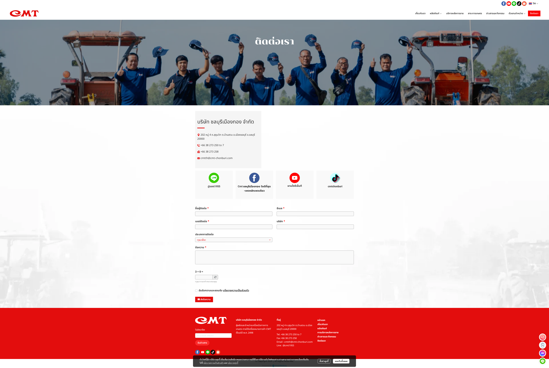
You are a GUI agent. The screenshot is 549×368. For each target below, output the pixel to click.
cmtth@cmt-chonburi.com (217, 158)
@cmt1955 (214, 186)
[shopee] (524, 3)
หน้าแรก (321, 320)
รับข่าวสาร (202, 343)
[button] (533, 4)
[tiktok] (519, 3)
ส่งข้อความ (205, 299)
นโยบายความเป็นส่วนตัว (236, 290)
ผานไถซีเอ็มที (295, 186)
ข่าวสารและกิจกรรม (326, 336)
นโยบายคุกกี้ (233, 363)
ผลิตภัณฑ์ (322, 328)
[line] (514, 3)
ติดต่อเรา (321, 341)
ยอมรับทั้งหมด (341, 361)
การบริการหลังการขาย (328, 332)
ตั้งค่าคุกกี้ (324, 361)
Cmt (240, 186)
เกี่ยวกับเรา (322, 324)
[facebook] (503, 3)
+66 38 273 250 (209, 145)
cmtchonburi (335, 186)
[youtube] (509, 3)
